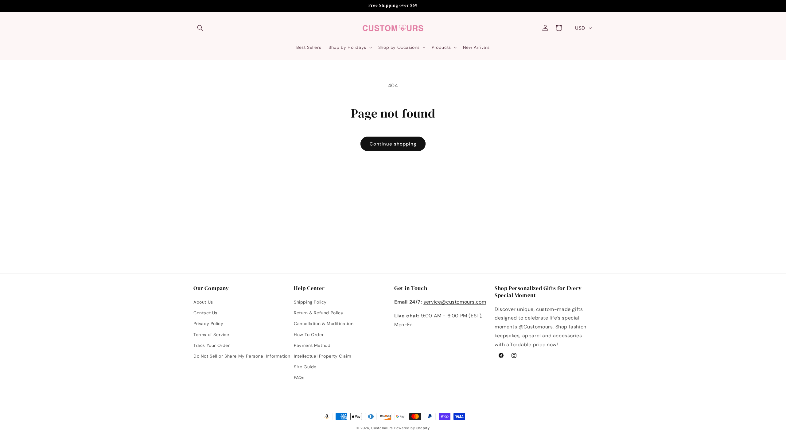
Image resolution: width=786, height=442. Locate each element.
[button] (200, 28)
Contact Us (205, 313)
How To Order (309, 334)
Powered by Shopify (412, 428)
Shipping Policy (310, 302)
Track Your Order (211, 345)
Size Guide (305, 367)
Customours (382, 428)
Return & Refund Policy (318, 313)
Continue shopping (393, 144)
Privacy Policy (208, 323)
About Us (203, 302)
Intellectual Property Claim (322, 356)
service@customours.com (454, 302)
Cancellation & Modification (323, 323)
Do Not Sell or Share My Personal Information (241, 356)
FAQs (299, 377)
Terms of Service (211, 334)
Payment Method (312, 345)
